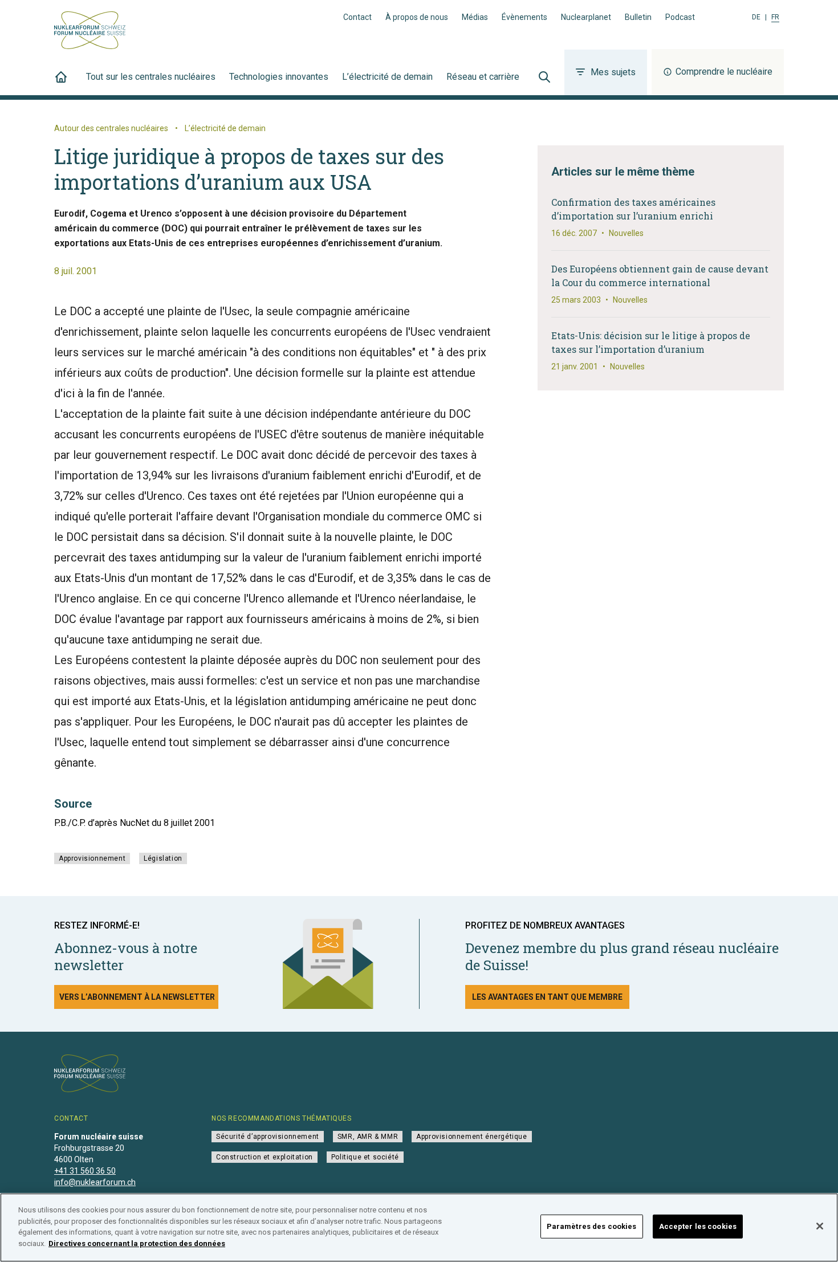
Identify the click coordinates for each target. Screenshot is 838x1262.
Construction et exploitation (264, 1157)
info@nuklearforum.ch (95, 1182)
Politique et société (365, 1157)
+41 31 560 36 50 (85, 1170)
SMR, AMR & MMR (367, 1137)
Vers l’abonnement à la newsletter (137, 997)
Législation (163, 858)
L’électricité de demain (387, 76)
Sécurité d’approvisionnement (267, 1137)
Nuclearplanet (586, 17)
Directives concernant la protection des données (136, 1243)
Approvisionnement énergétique (471, 1137)
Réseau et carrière (482, 76)
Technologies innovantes (278, 76)
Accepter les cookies (698, 1226)
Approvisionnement (92, 858)
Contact (357, 17)
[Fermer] (819, 1226)
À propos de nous (416, 17)
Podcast (680, 17)
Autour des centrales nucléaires (111, 128)
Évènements (524, 17)
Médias (475, 17)
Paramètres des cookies (592, 1226)
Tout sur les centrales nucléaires (150, 76)
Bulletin (638, 17)
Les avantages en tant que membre (547, 997)
